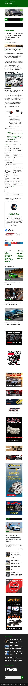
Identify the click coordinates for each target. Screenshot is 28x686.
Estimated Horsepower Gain (8, 145)
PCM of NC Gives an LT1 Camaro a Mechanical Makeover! (19, 255)
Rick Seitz (7, 42)
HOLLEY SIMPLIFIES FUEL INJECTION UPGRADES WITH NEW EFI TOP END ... (16, 641)
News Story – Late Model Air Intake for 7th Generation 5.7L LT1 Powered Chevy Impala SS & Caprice (15, 138)
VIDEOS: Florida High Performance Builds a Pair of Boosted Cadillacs (16, 562)
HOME (6, 1)
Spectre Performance (12, 201)
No (13, 186)
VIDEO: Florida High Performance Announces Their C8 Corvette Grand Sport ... (16, 647)
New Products (7, 30)
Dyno (8, 531)
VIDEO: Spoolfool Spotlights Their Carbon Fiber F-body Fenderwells (16, 574)
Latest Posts (8, 636)
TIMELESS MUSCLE (12, 1)
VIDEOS (7, 518)
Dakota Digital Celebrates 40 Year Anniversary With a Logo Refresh (16, 653)
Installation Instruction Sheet (12, 131)
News (12, 30)
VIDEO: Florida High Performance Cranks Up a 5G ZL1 (16, 568)
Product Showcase (9, 299)
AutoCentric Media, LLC (14, 684)
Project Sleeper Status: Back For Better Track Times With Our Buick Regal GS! (9, 256)
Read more (20, 548)
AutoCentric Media (8, 3)
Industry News (8, 279)
